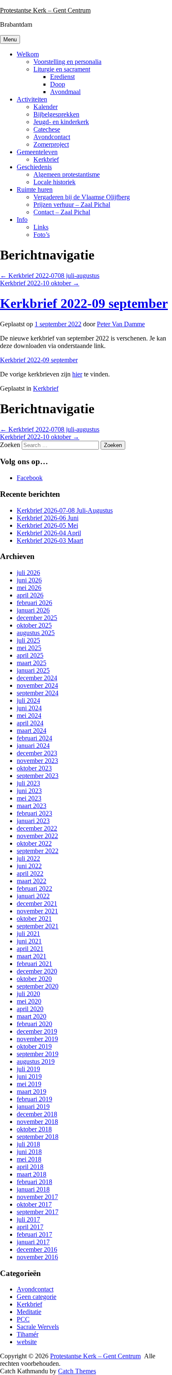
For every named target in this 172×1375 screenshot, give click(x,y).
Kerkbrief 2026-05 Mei (47, 525)
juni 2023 (29, 790)
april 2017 (30, 1226)
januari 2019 (33, 1106)
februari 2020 (34, 1023)
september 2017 (37, 1211)
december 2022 (37, 828)
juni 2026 (29, 580)
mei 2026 (29, 587)
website (27, 1341)
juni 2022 (29, 865)
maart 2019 (31, 1091)
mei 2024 (29, 715)
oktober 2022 (34, 843)
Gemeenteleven (37, 151)
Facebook (30, 477)
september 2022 (37, 850)
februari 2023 (34, 813)
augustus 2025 (36, 632)
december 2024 (37, 677)
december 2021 (37, 903)
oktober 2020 (34, 978)
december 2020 (37, 971)
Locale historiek (54, 182)
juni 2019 (29, 1076)
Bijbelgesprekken (56, 114)
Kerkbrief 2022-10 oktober (39, 283)
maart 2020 (31, 1016)
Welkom (28, 54)
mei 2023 (29, 798)
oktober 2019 (34, 1046)
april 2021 (30, 948)
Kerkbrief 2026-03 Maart (50, 540)
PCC (23, 1319)
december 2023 (37, 753)
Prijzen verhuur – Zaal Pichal (71, 204)
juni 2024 (29, 708)
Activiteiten (32, 99)
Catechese (46, 129)
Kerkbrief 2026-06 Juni (47, 517)
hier (77, 374)
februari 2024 (34, 738)
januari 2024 (33, 745)
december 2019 (37, 1031)
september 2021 (37, 926)
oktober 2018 (34, 1129)
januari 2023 (33, 820)
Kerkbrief (46, 159)
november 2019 (37, 1038)
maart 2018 (31, 1174)
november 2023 (37, 760)
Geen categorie (36, 1296)
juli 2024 (28, 700)
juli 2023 (28, 783)
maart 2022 (31, 880)
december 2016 (37, 1249)
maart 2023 (31, 805)
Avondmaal (65, 91)
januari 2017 (33, 1241)
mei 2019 (29, 1084)
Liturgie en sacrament (61, 69)
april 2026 (30, 595)
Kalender (45, 106)
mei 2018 (29, 1159)
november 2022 (37, 835)
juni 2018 (29, 1151)
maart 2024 (31, 730)
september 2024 (37, 692)
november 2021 (37, 911)
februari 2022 (34, 888)
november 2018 (37, 1121)
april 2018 (30, 1166)
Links (40, 227)
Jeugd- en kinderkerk (61, 121)
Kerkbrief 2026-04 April (49, 532)
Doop (57, 84)
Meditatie (29, 1311)
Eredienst (62, 76)
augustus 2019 (36, 1061)
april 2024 (30, 723)
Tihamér (27, 1334)
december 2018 (37, 1114)
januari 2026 (33, 610)
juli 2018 (28, 1144)
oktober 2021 (34, 918)
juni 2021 (29, 941)
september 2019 (37, 1053)
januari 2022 (33, 896)
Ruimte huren (35, 189)
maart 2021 (31, 956)
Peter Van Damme (121, 324)
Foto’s (41, 234)
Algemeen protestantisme (66, 174)
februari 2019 (34, 1099)
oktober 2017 (34, 1204)
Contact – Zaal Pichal (61, 212)
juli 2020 (28, 993)
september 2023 (37, 775)
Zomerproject (51, 144)
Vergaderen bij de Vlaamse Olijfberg (81, 197)
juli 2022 (28, 858)
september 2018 (37, 1136)
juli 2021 (28, 933)
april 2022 (30, 873)
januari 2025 (33, 670)
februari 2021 (34, 963)
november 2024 (37, 685)
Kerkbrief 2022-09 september (84, 303)
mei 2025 (29, 647)
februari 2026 (34, 602)
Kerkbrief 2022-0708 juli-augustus (49, 275)
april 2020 (30, 1008)
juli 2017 (28, 1219)
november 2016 (37, 1257)
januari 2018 (33, 1189)
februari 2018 (34, 1181)
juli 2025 (28, 640)
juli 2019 (28, 1069)
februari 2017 (34, 1234)
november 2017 (37, 1196)
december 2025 (37, 617)
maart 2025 (31, 662)
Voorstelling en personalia (67, 61)
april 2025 (30, 655)
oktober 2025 (34, 625)
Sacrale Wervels (38, 1326)
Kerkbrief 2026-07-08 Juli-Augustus (65, 510)
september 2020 (37, 986)
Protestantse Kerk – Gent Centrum (45, 10)
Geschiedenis (34, 166)
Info (22, 219)
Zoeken (10, 444)
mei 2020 (29, 1001)
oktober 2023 (34, 768)
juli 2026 (28, 572)
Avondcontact (51, 136)
